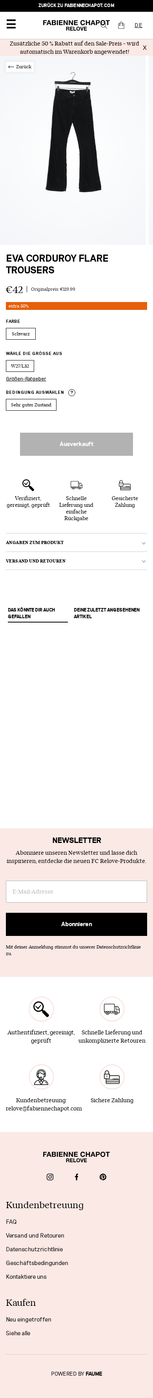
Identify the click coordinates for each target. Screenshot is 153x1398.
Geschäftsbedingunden (37, 1263)
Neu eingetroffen (28, 1319)
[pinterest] (103, 1178)
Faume (94, 1374)
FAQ (11, 1221)
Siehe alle (18, 1333)
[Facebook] (76, 1178)
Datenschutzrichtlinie (34, 1249)
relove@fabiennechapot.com (44, 1108)
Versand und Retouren (35, 1235)
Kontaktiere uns (26, 1276)
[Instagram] (50, 1178)
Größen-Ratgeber (26, 379)
